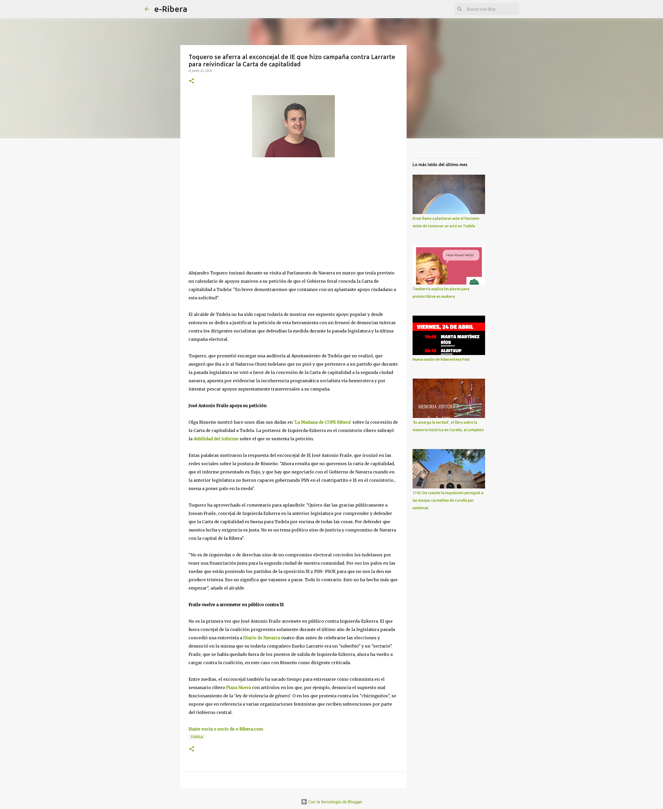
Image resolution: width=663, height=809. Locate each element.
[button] (192, 81)
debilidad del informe (216, 438)
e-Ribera (170, 8)
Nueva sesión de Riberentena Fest (441, 359)
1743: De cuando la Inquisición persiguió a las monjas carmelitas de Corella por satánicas (448, 500)
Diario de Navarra (261, 637)
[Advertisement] (227, 208)
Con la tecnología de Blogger (334, 801)
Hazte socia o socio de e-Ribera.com (226, 729)
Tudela (197, 737)
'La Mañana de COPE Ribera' (322, 422)
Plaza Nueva (238, 687)
